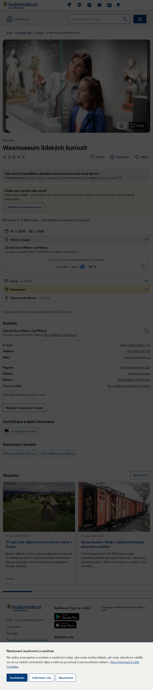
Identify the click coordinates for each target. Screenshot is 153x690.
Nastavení (66, 677)
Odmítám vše (41, 677)
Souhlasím (17, 677)
